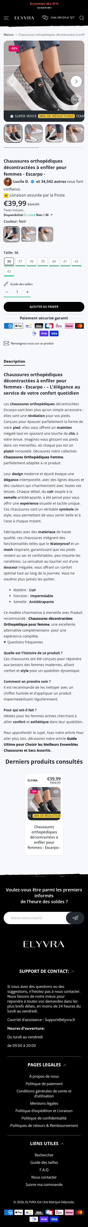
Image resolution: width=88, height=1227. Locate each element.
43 (9, 271)
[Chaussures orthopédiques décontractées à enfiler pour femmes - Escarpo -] (44, 804)
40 (54, 261)
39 (43, 261)
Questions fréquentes (25, 642)
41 (65, 261)
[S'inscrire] (75, 918)
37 (20, 261)
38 (31, 261)
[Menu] (6, 18)
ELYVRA (33, 780)
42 (76, 261)
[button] (76, 81)
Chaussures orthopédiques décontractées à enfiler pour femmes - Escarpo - (44, 837)
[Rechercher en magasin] (82, 18)
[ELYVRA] (24, 18)
